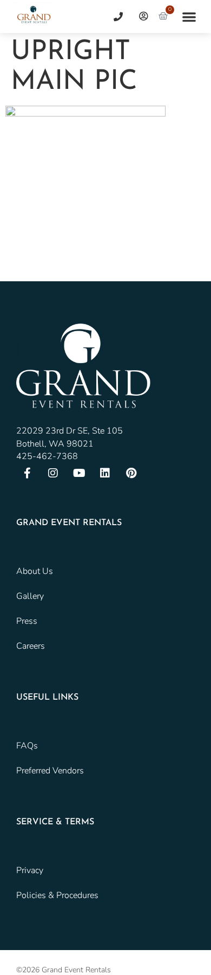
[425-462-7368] (114, 17)
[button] (190, 16)
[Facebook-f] (27, 473)
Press (26, 621)
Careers (30, 646)
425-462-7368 (47, 456)
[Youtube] (79, 473)
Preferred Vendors (50, 771)
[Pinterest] (131, 473)
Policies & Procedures (57, 895)
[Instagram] (53, 473)
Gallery (30, 596)
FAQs (27, 746)
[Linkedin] (105, 473)
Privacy (29, 870)
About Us (34, 571)
